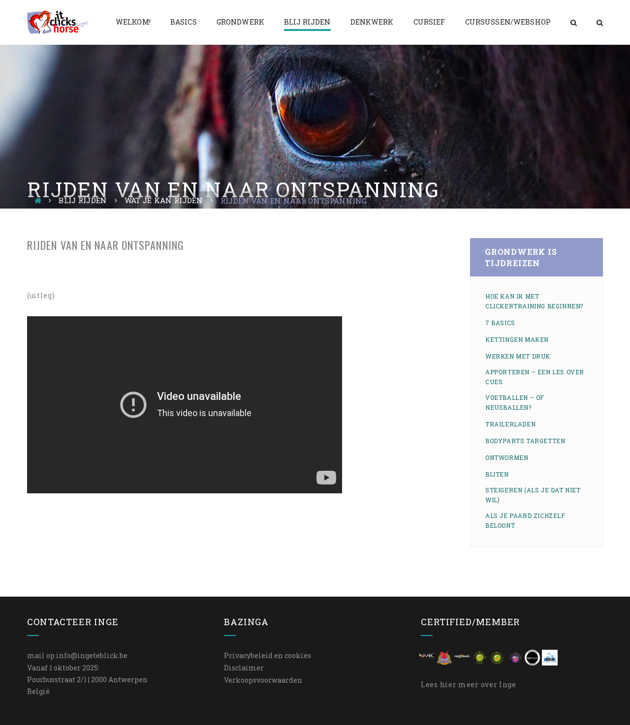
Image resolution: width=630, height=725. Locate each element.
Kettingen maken (517, 339)
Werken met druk (517, 356)
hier (448, 684)
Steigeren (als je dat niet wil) (533, 495)
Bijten (497, 474)
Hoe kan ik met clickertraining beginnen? (534, 301)
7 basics (500, 323)
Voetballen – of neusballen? (514, 402)
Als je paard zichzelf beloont (525, 520)
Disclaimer (244, 667)
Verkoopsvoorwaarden (263, 680)
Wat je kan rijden (164, 200)
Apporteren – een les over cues (534, 377)
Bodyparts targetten (525, 441)
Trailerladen (510, 424)
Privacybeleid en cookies (267, 655)
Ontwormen (506, 457)
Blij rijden (83, 200)
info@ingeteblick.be (91, 655)
